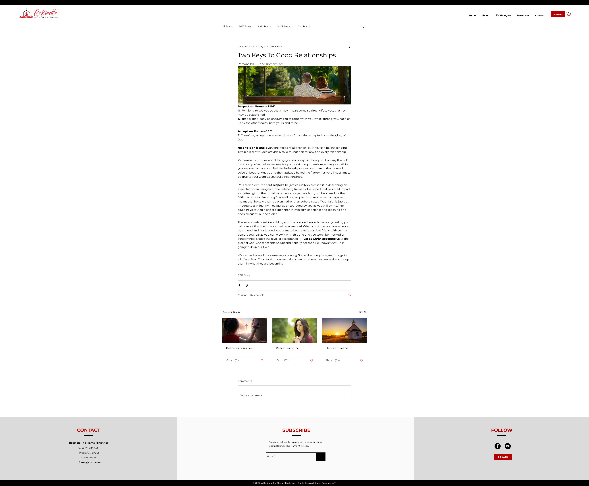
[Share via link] (246, 285)
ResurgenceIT (328, 483)
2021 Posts (245, 26)
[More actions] (349, 47)
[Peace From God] (294, 330)
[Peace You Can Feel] (244, 330)
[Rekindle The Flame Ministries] (498, 446)
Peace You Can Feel (239, 348)
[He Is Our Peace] (344, 330)
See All (363, 312)
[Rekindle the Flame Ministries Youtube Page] (508, 446)
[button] (485, 14)
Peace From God (287, 348)
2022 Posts (264, 26)
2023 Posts (283, 26)
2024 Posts (303, 26)
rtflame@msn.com (89, 462)
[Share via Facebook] (239, 285)
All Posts (227, 26)
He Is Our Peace (337, 348)
